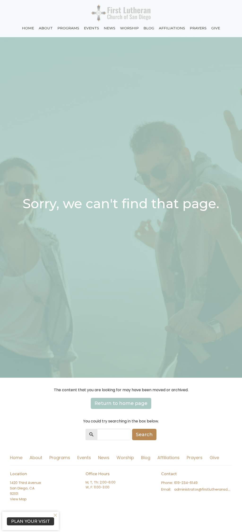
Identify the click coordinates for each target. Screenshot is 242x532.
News (109, 28)
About (46, 28)
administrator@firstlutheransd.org (203, 489)
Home (28, 28)
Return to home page (121, 403)
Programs (68, 28)
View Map (18, 499)
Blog (148, 28)
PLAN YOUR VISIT (30, 521)
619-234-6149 (186, 482)
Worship (129, 28)
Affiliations (172, 28)
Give (215, 28)
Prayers (198, 28)
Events (91, 28)
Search (144, 434)
